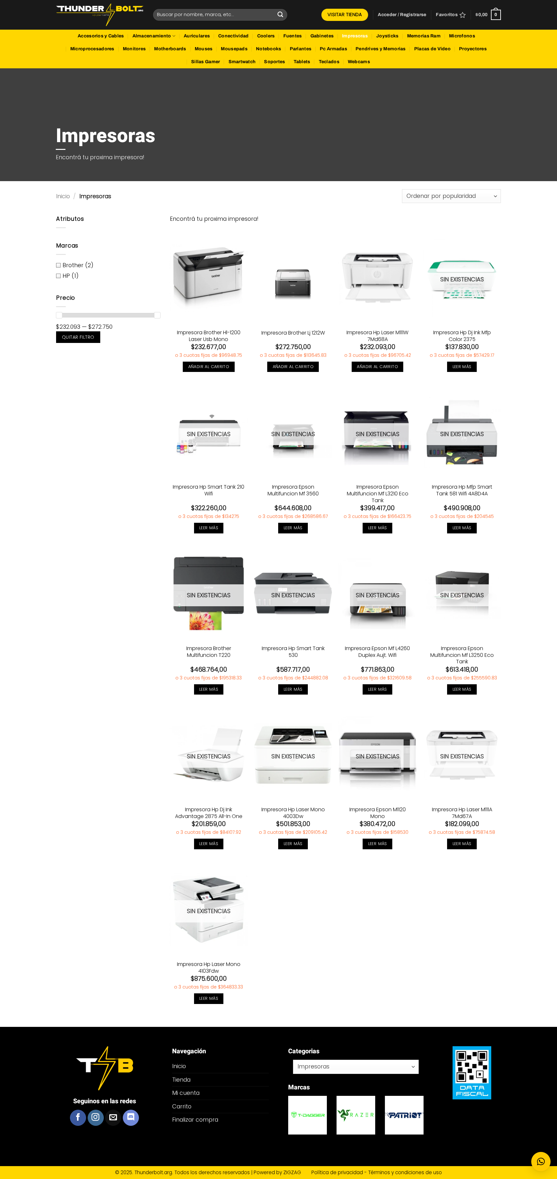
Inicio (63, 196)
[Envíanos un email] (113, 1118)
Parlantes (301, 48)
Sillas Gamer (205, 61)
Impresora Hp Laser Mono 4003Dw (293, 813)
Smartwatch (242, 61)
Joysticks (387, 36)
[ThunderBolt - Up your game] (99, 15)
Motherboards (170, 48)
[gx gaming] (405, 1115)
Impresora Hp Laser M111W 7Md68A (377, 336)
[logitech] (309, 1115)
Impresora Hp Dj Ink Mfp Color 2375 (462, 336)
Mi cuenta (186, 1093)
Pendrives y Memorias (381, 48)
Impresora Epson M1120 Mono (377, 813)
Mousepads (234, 48)
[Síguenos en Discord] (131, 1118)
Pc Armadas (333, 48)
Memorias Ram (424, 36)
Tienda (181, 1080)
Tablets (302, 61)
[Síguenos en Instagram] (96, 1118)
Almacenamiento (151, 36)
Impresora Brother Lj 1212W (293, 333)
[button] (402, 15)
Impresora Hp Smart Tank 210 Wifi (208, 490)
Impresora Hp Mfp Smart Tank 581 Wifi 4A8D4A (462, 490)
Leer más (462, 366)
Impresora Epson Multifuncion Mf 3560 (293, 490)
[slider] (59, 315)
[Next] (432, 1122)
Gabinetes (322, 36)
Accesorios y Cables (101, 36)
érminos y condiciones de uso (406, 1172)
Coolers (266, 36)
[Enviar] (280, 15)
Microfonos (462, 36)
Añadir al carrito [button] (209, 366)
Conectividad (233, 36)
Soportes (274, 61)
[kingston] (357, 1115)
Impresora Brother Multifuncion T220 (208, 652)
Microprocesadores (92, 48)
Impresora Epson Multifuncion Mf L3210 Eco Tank (377, 494)
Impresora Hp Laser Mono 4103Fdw (208, 968)
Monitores (134, 48)
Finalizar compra (195, 1120)
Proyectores (473, 48)
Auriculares (197, 36)
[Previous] (280, 1122)
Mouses (204, 48)
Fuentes (292, 36)
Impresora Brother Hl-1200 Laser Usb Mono (208, 336)
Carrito (181, 1106)
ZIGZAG (296, 1172)
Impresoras (355, 36)
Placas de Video (432, 48)
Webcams (359, 61)
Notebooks (268, 48)
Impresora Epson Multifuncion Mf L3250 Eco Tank (462, 655)
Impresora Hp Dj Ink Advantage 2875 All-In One (208, 813)
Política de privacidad (337, 1172)
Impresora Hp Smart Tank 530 (293, 652)
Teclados (329, 61)
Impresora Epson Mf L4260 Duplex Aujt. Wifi (377, 652)
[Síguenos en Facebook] (78, 1118)
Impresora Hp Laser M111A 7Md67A (462, 813)
